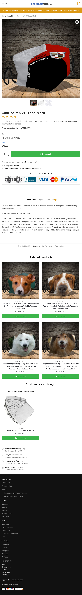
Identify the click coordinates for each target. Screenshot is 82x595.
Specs (41, 199)
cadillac (61, 246)
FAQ (3, 537)
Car (43, 246)
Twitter (4, 547)
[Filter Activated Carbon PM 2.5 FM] (20, 407)
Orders (4, 507)
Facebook (5, 544)
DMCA (4, 489)
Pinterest (5, 554)
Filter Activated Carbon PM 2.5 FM (20, 430)
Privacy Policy (7, 486)
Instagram (5, 551)
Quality (4, 510)
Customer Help (7, 527)
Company (5, 504)
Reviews (50, 199)
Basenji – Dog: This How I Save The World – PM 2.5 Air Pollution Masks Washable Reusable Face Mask (21, 306)
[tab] (31, 198)
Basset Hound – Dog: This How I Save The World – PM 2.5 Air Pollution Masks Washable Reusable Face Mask (60, 306)
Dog (25, 301)
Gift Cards (5, 517)
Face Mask (11, 16)
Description (31, 199)
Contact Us (6, 482)
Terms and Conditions (10, 534)
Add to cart (45, 154)
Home (4, 16)
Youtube (5, 557)
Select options (20, 316)
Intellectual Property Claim (13, 496)
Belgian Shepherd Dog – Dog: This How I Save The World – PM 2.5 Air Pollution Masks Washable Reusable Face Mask (20, 366)
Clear (3, 142)
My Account (6, 524)
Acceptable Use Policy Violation (15, 493)
